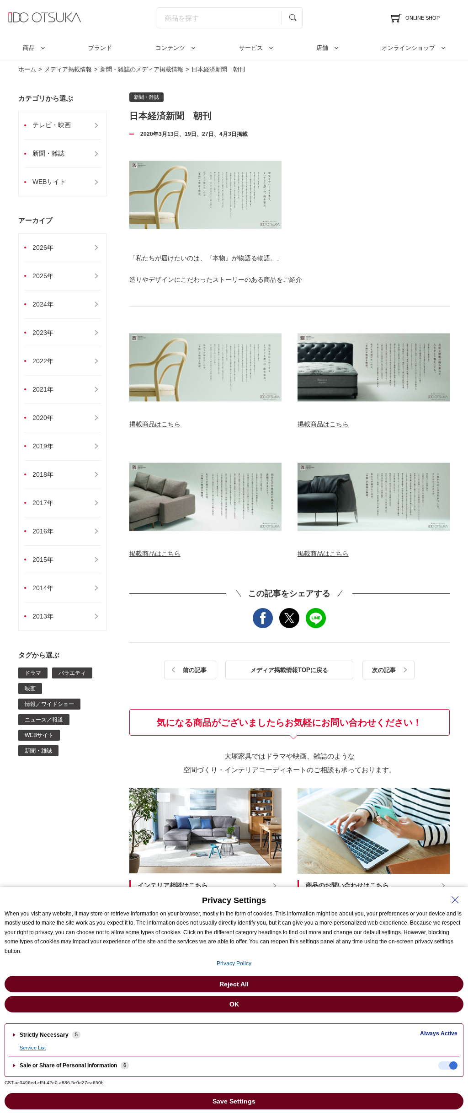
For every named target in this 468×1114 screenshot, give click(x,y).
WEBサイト (49, 181)
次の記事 (384, 670)
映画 (30, 688)
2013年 (42, 616)
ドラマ (33, 673)
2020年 (42, 417)
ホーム (27, 69)
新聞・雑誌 (48, 153)
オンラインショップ (408, 47)
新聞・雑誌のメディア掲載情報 (141, 69)
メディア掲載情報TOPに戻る (289, 670)
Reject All (234, 984)
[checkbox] (447, 1065)
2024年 (42, 304)
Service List (33, 1047)
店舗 (322, 47)
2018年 (42, 474)
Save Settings (234, 1101)
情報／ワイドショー (49, 704)
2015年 (42, 559)
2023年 (42, 332)
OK (234, 1004)
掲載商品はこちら (155, 424)
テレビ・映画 (51, 125)
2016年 (42, 531)
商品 (29, 47)
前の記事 (195, 670)
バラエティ (72, 673)
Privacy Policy (234, 963)
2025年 (42, 276)
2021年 (42, 389)
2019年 (42, 446)
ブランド (100, 47)
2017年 (42, 502)
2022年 (42, 361)
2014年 (42, 588)
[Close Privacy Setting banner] (455, 900)
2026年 (42, 247)
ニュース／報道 (44, 719)
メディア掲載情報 (68, 69)
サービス (251, 47)
